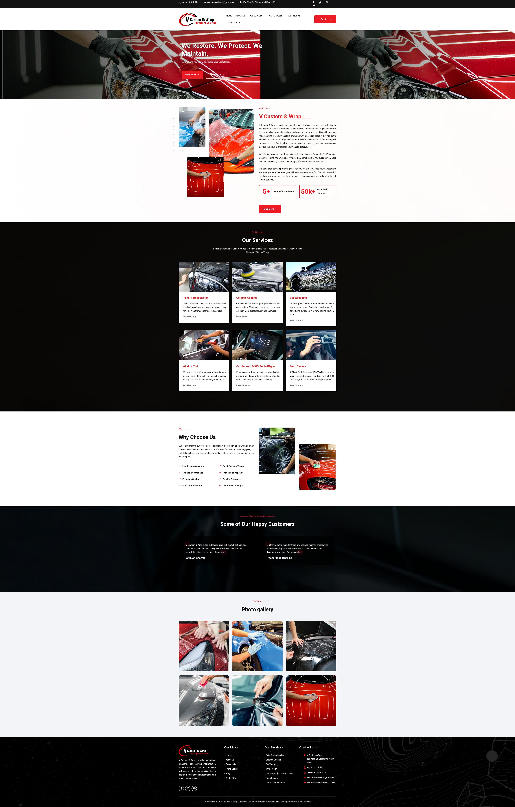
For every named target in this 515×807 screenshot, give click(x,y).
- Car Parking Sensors (274, 782)
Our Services (255, 15)
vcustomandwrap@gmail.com (220, 2)
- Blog (227, 773)
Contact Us (234, 22)
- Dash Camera (271, 778)
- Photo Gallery (231, 769)
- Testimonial (230, 764)
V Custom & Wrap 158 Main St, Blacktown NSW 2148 (320, 759)
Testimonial (294, 15)
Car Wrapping (298, 298)
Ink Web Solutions (302, 801)
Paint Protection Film (195, 298)
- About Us (229, 759)
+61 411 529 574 (190, 2)
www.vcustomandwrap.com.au (321, 782)
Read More (188, 74)
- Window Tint (270, 769)
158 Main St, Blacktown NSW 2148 (259, 2)
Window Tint (190, 366)
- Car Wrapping (271, 764)
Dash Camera (298, 366)
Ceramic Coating (246, 298)
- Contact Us (230, 778)
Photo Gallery (276, 15)
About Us (240, 15)
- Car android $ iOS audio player (279, 773)
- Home (227, 755)
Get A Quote (324, 20)
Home (229, 15)
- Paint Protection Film (274, 755)
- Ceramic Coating (272, 759)
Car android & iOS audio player (255, 366)
